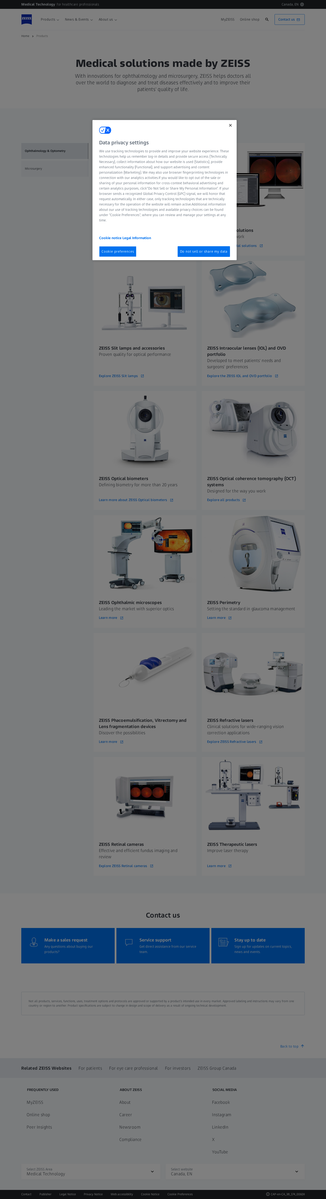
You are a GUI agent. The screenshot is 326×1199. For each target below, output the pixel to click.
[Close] (230, 125)
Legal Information (136, 238)
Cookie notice (110, 238)
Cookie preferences (118, 251)
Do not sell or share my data (204, 251)
